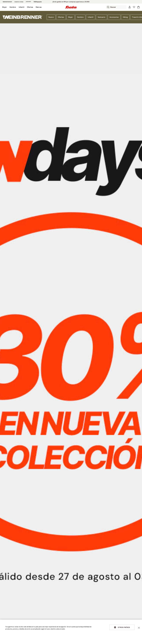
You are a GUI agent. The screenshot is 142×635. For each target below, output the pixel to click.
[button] (4, 7)
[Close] (139, 628)
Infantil (90, 17)
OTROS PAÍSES (124, 627)
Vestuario (101, 17)
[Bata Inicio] (71, 7)
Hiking (125, 17)
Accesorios (114, 17)
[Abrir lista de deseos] (134, 7)
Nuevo (51, 17)
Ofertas (61, 17)
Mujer (70, 17)
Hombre (80, 17)
